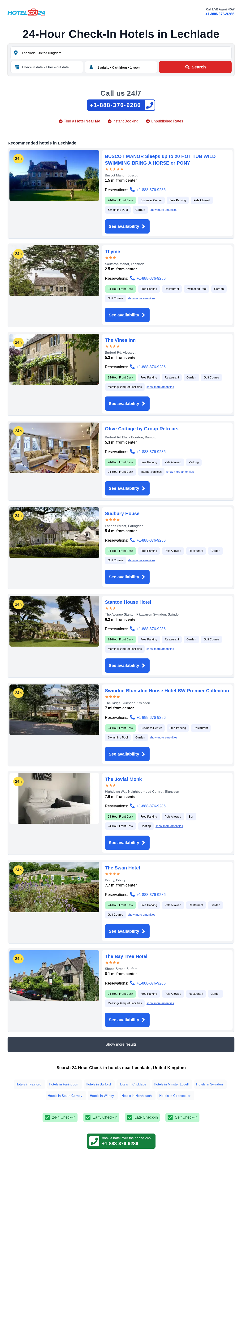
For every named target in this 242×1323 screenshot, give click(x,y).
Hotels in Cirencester (174, 1096)
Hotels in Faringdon (63, 1084)
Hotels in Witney (102, 1096)
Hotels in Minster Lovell (171, 1084)
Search (199, 67)
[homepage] (26, 12)
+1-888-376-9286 (219, 14)
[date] (17, 67)
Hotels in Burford (98, 1084)
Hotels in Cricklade (132, 1084)
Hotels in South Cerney (65, 1096)
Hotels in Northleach (136, 1096)
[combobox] (126, 53)
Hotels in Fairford (28, 1084)
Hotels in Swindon (209, 1084)
